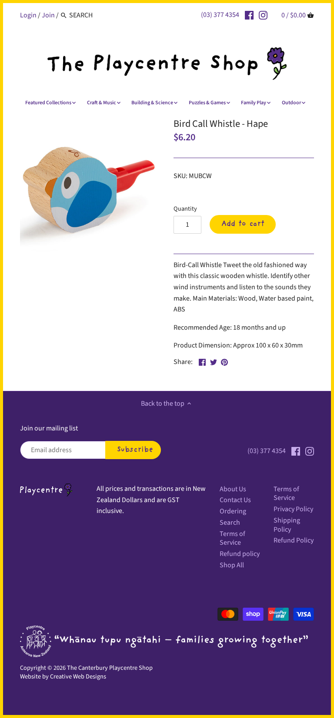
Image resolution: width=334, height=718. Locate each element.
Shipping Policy (287, 525)
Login (28, 15)
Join (48, 15)
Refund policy (240, 554)
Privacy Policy (293, 509)
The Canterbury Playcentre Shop (110, 667)
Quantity (185, 208)
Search (230, 522)
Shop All (232, 565)
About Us (233, 489)
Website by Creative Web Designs (63, 676)
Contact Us (235, 500)
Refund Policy (294, 540)
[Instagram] (263, 15)
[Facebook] (249, 15)
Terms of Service (232, 538)
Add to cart (242, 224)
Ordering (233, 511)
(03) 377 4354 (220, 15)
